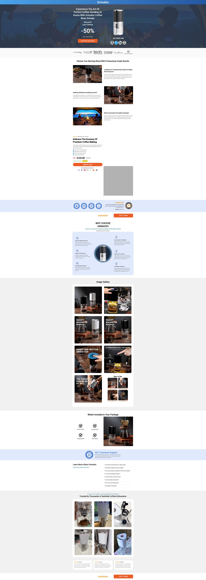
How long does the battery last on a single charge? (115, 464)
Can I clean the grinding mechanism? (112, 473)
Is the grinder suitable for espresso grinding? (114, 467)
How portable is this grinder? (111, 485)
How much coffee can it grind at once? (113, 476)
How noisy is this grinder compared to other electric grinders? (117, 470)
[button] (104, 150)
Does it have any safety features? (112, 482)
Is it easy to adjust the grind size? (112, 479)
